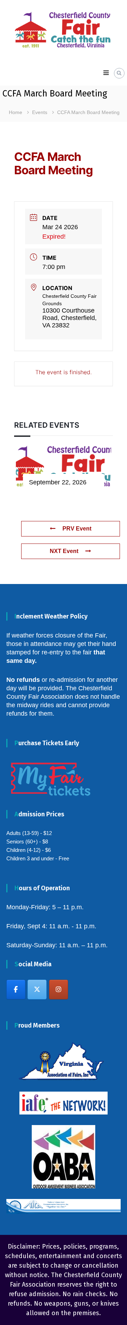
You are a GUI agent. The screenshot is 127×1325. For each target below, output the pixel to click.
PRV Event (76, 529)
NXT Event (64, 551)
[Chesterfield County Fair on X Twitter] (37, 989)
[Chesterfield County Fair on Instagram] (58, 989)
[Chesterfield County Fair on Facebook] (15, 989)
